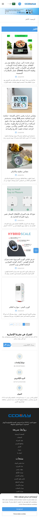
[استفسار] (35, 250)
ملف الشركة (19, 440)
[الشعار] (30, 4)
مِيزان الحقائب (19, 488)
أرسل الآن (7, 345)
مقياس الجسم (19, 476)
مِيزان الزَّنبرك (20, 485)
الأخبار (27, 19)
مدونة (19, 450)
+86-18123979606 (19, 366)
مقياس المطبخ (19, 482)
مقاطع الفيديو (19, 443)
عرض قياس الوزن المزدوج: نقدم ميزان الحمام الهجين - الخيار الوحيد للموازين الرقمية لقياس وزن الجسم (19, 262)
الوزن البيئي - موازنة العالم (19, 307)
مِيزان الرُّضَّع (19, 472)
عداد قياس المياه (19, 463)
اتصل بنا (19, 453)
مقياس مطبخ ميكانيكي (19, 171)
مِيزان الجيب (19, 491)
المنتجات (19, 437)
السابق (27, 324)
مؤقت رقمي (19, 469)
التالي (11, 324)
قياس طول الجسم (19, 479)
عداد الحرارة (19, 466)
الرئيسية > (32, 19)
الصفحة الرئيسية (19, 434)
